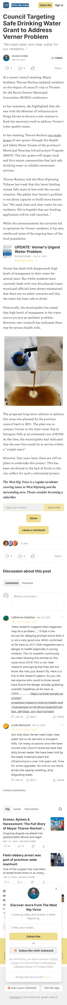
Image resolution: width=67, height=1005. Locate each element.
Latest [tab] (17, 809)
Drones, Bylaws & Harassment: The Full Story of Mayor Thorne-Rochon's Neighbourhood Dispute (24, 824)
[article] (33, 832)
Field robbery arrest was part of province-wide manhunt (22, 859)
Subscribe (45, 5)
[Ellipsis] (62, 617)
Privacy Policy (45, 966)
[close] (56, 889)
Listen (59, 58)
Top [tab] (7, 809)
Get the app (51, 988)
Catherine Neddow (23, 617)
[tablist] (19, 583)
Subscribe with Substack (36, 950)
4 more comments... (15, 790)
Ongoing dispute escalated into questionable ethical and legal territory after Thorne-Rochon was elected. (23, 835)
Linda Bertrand (20, 725)
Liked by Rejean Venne (26, 621)
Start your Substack (23, 988)
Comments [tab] (11, 583)
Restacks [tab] (27, 583)
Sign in (59, 5)
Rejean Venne (20, 56)
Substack (15, 997)
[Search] (60, 809)
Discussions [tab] (32, 809)
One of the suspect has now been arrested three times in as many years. (24, 871)
